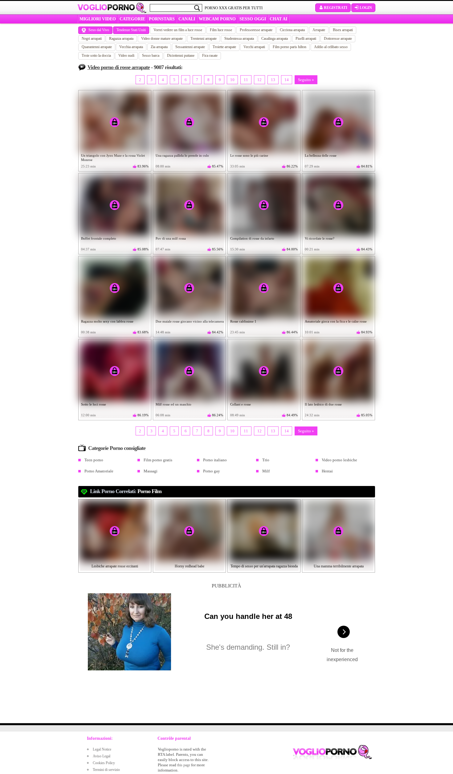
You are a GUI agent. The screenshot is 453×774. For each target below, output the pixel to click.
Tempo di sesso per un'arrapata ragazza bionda (264, 566)
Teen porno (93, 460)
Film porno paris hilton (289, 47)
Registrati (335, 8)
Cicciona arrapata (292, 30)
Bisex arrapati (343, 30)
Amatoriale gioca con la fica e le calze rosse (336, 321)
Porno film (149, 491)
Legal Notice (102, 749)
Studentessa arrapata (239, 38)
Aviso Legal (101, 756)
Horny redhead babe (189, 566)
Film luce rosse (221, 30)
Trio (265, 460)
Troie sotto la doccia (96, 55)
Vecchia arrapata (131, 47)
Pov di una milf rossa (171, 238)
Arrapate (318, 30)
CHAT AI (278, 19)
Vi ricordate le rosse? (319, 238)
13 (273, 79)
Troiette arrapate (224, 47)
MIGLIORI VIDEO (98, 19)
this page (183, 765)
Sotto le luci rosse (93, 404)
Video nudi (126, 55)
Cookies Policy (104, 763)
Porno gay (211, 471)
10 (232, 79)
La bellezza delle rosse (321, 155)
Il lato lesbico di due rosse (323, 404)
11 (246, 79)
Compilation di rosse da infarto (252, 238)
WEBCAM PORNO (217, 19)
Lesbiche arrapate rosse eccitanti (115, 566)
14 (286, 79)
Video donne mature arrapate (162, 38)
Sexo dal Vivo (98, 30)
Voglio (106, 7)
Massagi (150, 471)
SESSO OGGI (252, 19)
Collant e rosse (240, 404)
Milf (266, 471)
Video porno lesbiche (339, 460)
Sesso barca (150, 55)
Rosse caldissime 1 (243, 321)
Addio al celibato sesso (331, 47)
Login (366, 8)
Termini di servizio (106, 770)
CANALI (186, 19)
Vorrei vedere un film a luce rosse (177, 30)
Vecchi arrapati (254, 47)
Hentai (327, 471)
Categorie (132, 19)
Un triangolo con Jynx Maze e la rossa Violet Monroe (113, 158)
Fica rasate (210, 55)
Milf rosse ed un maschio (173, 404)
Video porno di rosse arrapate (119, 67)
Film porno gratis (158, 460)
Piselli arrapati (306, 38)
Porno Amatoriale (98, 471)
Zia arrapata (159, 47)
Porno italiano (215, 460)
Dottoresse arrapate (338, 38)
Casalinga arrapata (274, 38)
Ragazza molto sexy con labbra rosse (107, 321)
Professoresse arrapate (256, 30)
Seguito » (306, 79)
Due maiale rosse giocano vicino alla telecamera (190, 321)
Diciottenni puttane (180, 55)
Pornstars (162, 19)
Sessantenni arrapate (190, 47)
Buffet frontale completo (98, 238)
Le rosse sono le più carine (249, 155)
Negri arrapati (92, 38)
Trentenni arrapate (203, 38)
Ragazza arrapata (121, 38)
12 (259, 79)
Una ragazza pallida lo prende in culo (182, 155)
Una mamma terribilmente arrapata (339, 566)
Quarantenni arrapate (97, 47)
